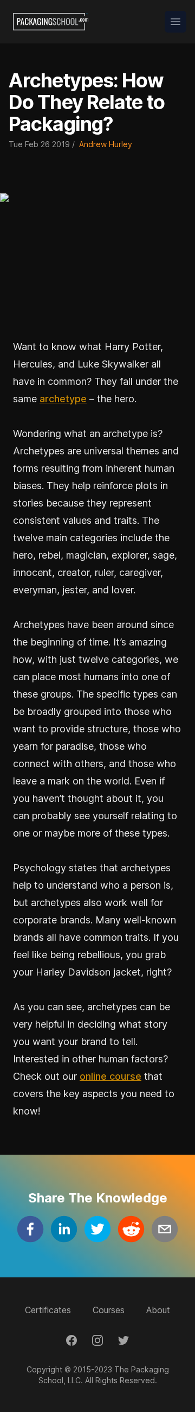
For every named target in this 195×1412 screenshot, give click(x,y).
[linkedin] (63, 1229)
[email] (164, 1229)
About (158, 1310)
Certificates (48, 1310)
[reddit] (131, 1229)
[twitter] (97, 1229)
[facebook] (30, 1229)
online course (110, 1076)
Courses (109, 1310)
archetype (63, 398)
